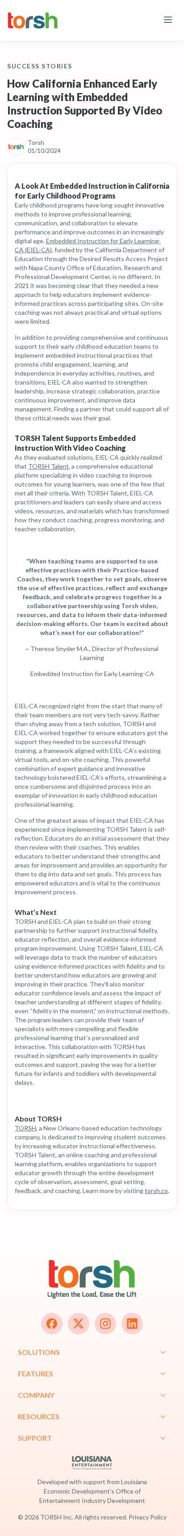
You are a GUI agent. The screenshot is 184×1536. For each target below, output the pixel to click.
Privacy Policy (148, 1517)
